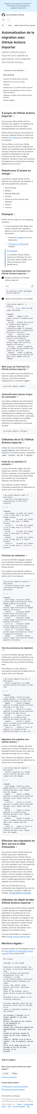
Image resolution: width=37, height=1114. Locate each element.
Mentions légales (12, 943)
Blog (28, 1106)
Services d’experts (19, 1106)
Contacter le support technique (14, 1089)
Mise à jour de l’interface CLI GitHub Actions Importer (16, 367)
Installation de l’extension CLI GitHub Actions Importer (16, 272)
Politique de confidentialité (9, 1077)
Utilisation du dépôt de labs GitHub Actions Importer (18, 901)
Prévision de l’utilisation (13, 555)
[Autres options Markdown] (26, 70)
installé (20, 237)
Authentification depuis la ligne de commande (17, 395)
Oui (7, 1073)
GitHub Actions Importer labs (18, 937)
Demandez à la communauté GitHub (16, 1086)
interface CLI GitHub (17, 244)
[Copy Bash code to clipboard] (32, 286)
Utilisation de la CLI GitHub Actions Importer (18, 441)
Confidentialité (28, 1104)
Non (15, 1073)
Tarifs (9, 1106)
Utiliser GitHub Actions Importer (24, 25)
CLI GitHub (14, 138)
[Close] (31, 3)
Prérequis (7, 214)
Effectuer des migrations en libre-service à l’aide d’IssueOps (18, 843)
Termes (19, 1104)
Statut (4, 1106)
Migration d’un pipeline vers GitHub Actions (15, 740)
